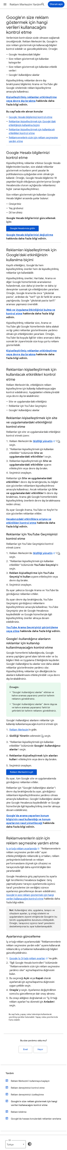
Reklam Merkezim (19, 729)
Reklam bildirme (18, 1112)
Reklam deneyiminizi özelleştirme (27, 1094)
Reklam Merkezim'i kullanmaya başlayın (30, 1081)
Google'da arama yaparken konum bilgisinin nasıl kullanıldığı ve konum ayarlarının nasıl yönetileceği (28, 819)
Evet (25, 1049)
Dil (10, 1140)
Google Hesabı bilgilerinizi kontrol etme (30, 117)
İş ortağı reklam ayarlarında (21, 848)
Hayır (40, 1049)
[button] (5, 4)
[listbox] (15, 1144)
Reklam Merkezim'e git (21, 772)
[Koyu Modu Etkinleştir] (29, 1144)
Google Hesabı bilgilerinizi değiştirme (29, 234)
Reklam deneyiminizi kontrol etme (28, 1087)
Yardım (10, 1073)
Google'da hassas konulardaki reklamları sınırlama (36, 1118)
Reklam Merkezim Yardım (25, 4)
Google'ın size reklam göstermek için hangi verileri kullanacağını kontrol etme (34, 1103)
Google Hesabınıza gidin (22, 228)
